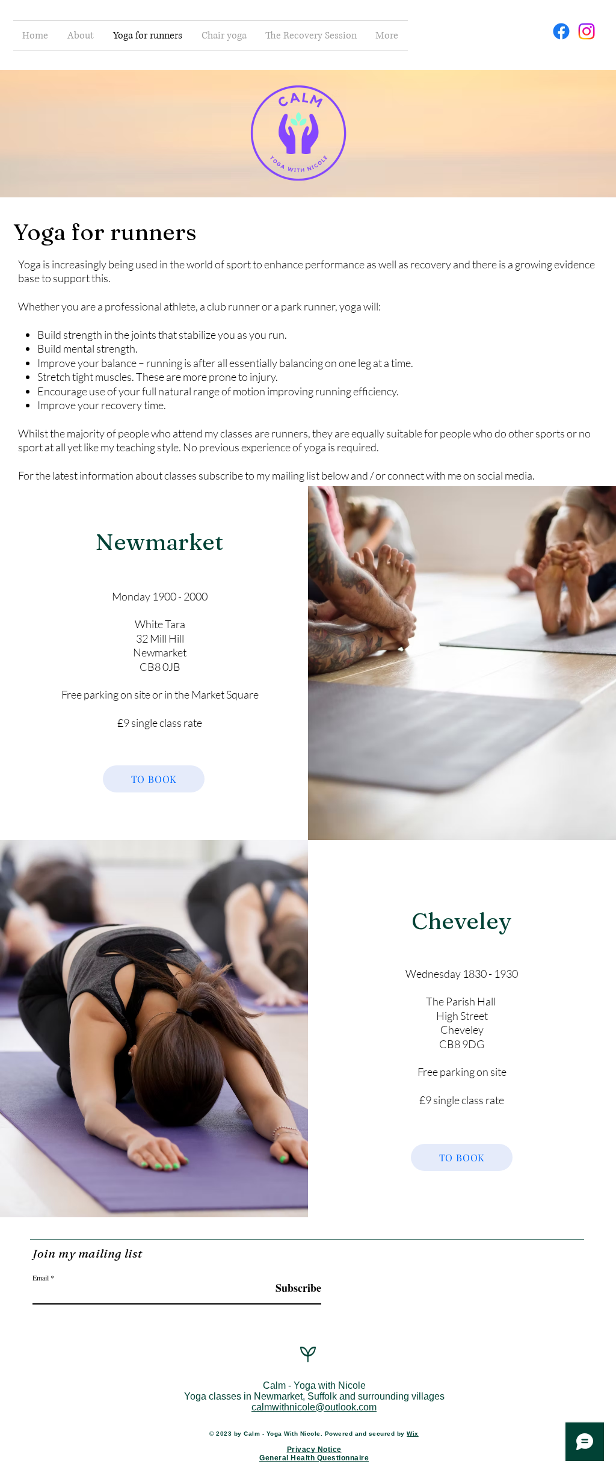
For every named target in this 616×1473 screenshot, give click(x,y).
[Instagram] (586, 31)
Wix (413, 1433)
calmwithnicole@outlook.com (314, 1407)
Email (40, 1277)
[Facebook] (561, 31)
